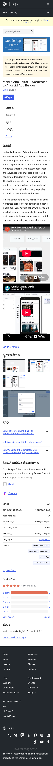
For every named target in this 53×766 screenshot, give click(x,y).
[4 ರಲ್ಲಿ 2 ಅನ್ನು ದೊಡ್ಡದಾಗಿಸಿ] (46, 363)
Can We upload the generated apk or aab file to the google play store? (21, 451)
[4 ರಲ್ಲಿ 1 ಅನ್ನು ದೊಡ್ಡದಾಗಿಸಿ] (21, 363)
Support (7, 682)
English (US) (44, 539)
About (6, 654)
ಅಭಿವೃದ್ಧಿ (9, 129)
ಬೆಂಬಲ (8, 136)
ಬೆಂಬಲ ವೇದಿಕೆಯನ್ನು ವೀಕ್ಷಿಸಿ (14, 637)
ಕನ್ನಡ (11, 728)
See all (47, 617)
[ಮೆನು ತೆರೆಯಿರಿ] (48, 4)
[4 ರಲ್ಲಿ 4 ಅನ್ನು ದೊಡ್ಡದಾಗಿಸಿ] (46, 393)
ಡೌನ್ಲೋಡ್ (8, 97)
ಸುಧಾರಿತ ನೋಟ (9, 570)
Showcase (33, 654)
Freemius (12, 493)
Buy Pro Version (11, 346)
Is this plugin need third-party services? (22, 442)
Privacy (6, 669)
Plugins (31, 664)
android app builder (41, 546)
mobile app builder (41, 562)
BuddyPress (10, 716)
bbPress (8, 711)
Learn (5, 678)
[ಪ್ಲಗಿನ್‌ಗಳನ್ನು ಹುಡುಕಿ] (31, 31)
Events (31, 682)
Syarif (5, 89)
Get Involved (34, 678)
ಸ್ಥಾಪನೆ (8, 122)
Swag (32, 692)
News (5, 659)
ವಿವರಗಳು (10, 107)
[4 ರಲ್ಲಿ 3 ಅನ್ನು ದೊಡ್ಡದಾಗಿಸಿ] (21, 378)
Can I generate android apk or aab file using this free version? (18, 432)
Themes (32, 659)
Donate (33, 687)
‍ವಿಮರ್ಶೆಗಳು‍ (10, 115)
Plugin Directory (10, 12)
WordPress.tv (11, 692)
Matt (6, 706)
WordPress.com (12, 701)
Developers (8, 687)
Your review (8, 617)
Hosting (6, 664)
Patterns (32, 669)
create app (44, 551)
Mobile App (44, 557)
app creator (33, 551)
